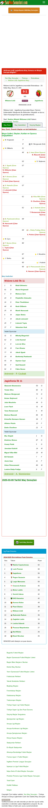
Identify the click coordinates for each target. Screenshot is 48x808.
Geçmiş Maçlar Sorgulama (16, 714)
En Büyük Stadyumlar (14, 747)
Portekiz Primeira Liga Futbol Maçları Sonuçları (23, 776)
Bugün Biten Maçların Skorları (17, 662)
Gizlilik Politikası (12, 785)
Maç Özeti (7, 125)
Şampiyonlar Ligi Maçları (15, 719)
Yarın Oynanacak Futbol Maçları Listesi (20, 672)
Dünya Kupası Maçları (14, 738)
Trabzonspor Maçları (14, 700)
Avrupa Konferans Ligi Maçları (17, 728)
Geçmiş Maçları (35, 125)
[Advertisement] (24, 42)
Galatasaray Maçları (14, 695)
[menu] (43, 2)
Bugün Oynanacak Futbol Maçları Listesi (21, 657)
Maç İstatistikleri (20, 125)
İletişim (9, 790)
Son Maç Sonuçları (30, 794)
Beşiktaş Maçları (12, 686)
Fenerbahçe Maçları (14, 691)
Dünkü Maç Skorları (14, 667)
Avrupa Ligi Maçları (13, 724)
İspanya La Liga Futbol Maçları (18, 766)
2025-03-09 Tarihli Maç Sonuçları (19, 480)
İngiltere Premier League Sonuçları (19, 762)
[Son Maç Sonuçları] (14, 2)
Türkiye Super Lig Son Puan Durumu (20, 710)
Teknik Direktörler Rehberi (16, 681)
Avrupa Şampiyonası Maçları (17, 733)
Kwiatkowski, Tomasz (10, 121)
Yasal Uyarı (11, 780)
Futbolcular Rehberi (14, 676)
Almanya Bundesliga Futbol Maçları (19, 752)
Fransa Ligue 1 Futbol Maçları (17, 757)
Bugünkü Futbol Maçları (15, 653)
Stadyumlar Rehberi (14, 743)
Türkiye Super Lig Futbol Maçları (18, 705)
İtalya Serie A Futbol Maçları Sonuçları (20, 771)
